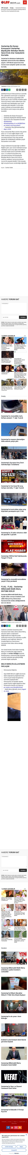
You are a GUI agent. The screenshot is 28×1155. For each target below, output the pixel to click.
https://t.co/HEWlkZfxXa (17, 123)
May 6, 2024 (7, 129)
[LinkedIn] (7, 90)
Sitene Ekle (14, 1123)
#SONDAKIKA (8, 121)
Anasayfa (5, 7)
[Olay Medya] (10, 2)
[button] (20, 90)
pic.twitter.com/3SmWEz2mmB (13, 687)
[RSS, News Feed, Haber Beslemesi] (20, 1127)
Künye (9, 1121)
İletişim (15, 1121)
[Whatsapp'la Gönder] (9, 90)
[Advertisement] (14, 28)
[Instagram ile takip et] (16, 1127)
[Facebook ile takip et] (8, 1127)
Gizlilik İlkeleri (22, 1121)
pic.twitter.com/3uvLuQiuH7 (12, 125)
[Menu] (24, 2)
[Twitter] (5, 90)
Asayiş (12, 7)
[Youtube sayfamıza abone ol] (12, 1127)
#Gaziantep (7, 123)
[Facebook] (2, 90)
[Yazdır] (17, 90)
